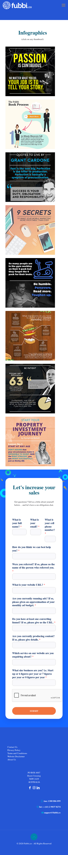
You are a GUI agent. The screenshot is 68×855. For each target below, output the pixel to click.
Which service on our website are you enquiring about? (33, 654)
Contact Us (12, 746)
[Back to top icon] (34, 836)
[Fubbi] (17, 5)
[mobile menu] (63, 5)
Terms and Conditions (17, 753)
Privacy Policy (13, 750)
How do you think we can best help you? (31, 548)
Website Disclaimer (16, 756)
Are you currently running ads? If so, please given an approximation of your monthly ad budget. (33, 602)
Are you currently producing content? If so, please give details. (33, 637)
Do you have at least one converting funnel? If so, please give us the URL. (33, 620)
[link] (30, 71)
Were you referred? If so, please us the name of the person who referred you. (33, 568)
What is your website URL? (28, 585)
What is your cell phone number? (50, 526)
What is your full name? (17, 523)
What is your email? (34, 523)
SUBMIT (34, 710)
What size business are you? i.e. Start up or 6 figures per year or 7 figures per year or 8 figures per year (32, 674)
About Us (11, 759)
